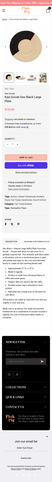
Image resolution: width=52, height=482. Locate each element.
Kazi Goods (10, 93)
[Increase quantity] (18, 144)
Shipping (9, 119)
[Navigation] (4, 11)
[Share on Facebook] (6, 224)
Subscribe (42, 361)
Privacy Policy (16, 469)
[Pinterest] (35, 475)
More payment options (26, 172)
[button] (5, 47)
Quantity (10, 139)
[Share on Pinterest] (18, 224)
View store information (18, 189)
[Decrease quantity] (8, 144)
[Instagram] (9, 374)
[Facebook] (17, 374)
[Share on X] (12, 224)
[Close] (47, 436)
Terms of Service (30, 469)
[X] (23, 475)
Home (4, 19)
